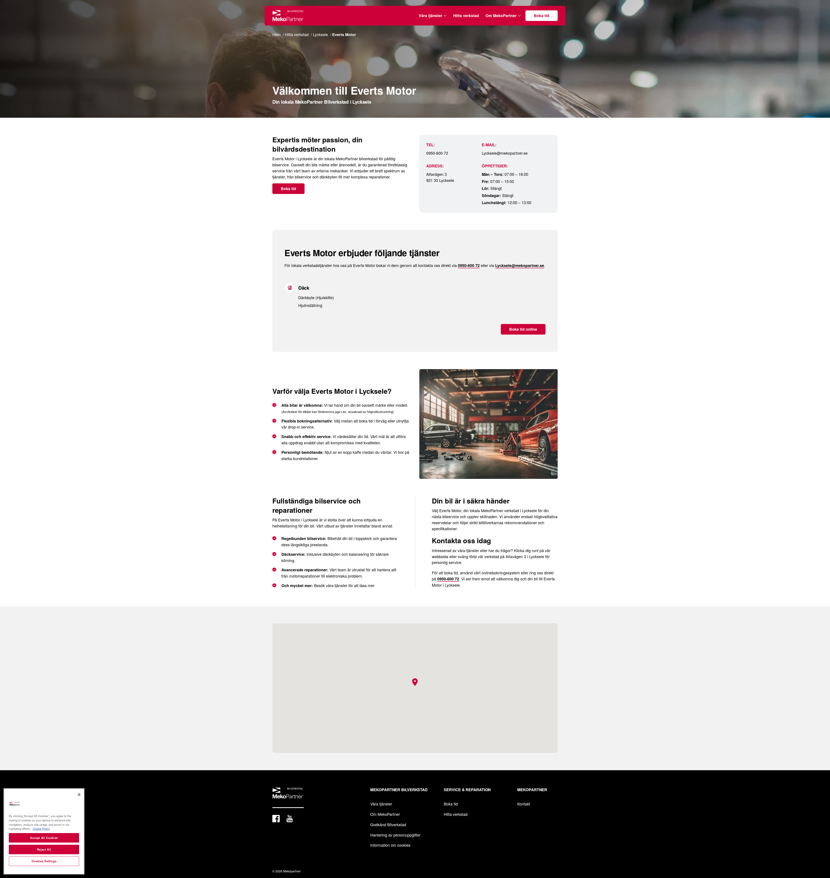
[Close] (79, 794)
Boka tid (541, 15)
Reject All (44, 849)
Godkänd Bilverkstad (388, 824)
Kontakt (523, 804)
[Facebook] (276, 819)
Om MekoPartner (501, 15)
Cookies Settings (44, 861)
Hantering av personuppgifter (395, 835)
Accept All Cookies (44, 838)
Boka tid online (523, 329)
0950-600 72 (437, 153)
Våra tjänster (430, 15)
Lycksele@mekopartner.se (505, 153)
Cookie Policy (41, 829)
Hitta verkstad (466, 15)
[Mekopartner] (288, 15)
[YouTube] (290, 819)
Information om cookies (390, 845)
